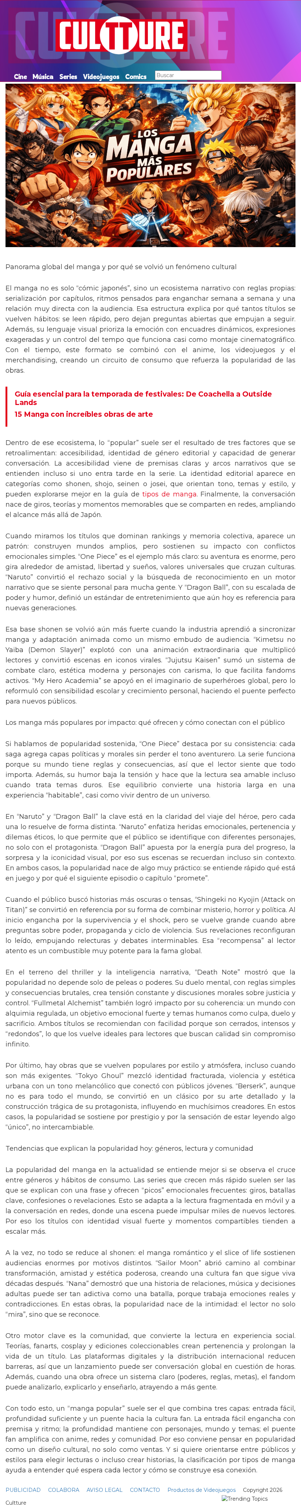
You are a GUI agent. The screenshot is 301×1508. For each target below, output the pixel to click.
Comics (135, 76)
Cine (20, 76)
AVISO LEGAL (105, 1490)
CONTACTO (145, 1490)
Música (43, 76)
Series (68, 76)
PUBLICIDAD (23, 1490)
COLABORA (63, 1490)
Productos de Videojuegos (201, 1490)
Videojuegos (101, 76)
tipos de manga (169, 494)
